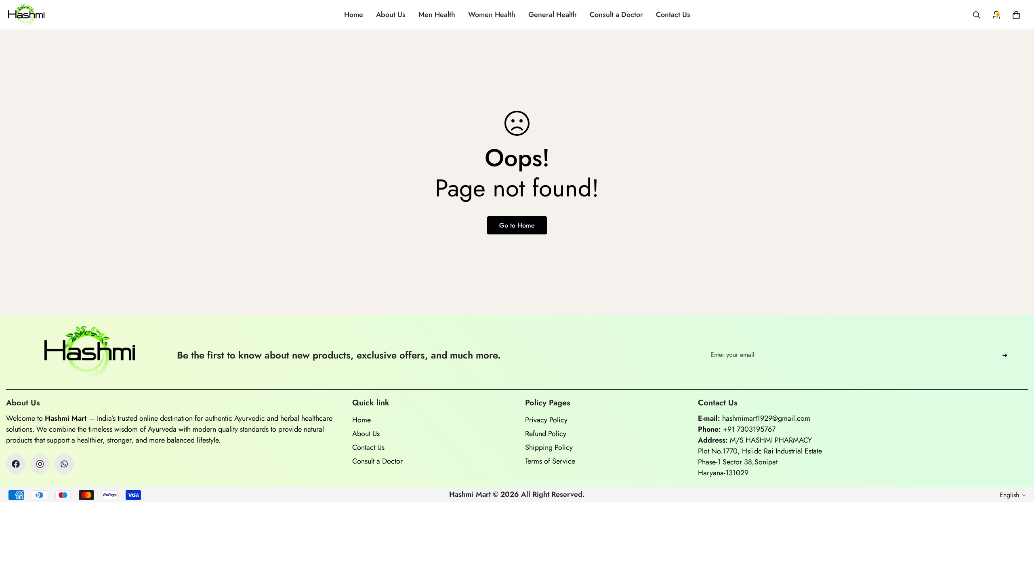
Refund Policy (545, 433)
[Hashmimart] (26, 15)
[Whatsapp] (64, 464)
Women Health (491, 14)
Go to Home (517, 225)
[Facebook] (15, 464)
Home (353, 14)
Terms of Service (550, 461)
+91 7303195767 (749, 429)
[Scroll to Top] (1018, 538)
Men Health (436, 14)
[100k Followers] (40, 464)
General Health (552, 14)
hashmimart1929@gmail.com (766, 418)
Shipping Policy (549, 447)
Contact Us (673, 14)
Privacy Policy (546, 420)
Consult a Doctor (616, 14)
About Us (391, 14)
